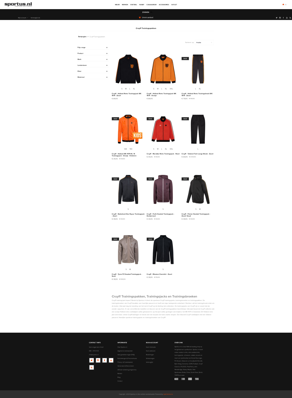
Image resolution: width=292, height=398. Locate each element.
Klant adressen (150, 351)
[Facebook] (104, 360)
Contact (119, 381)
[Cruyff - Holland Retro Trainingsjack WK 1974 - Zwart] (128, 69)
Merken (119, 373)
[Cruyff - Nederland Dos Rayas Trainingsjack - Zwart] (128, 189)
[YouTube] (111, 360)
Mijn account (22, 18)
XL (134, 88)
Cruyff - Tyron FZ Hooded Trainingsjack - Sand (127, 275)
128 (125, 149)
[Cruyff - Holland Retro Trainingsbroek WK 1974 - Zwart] (198, 69)
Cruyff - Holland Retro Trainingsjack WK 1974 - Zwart (126, 95)
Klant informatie (151, 347)
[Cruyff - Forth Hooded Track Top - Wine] (163, 189)
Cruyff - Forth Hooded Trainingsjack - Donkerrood (160, 215)
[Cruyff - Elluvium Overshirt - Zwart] (163, 249)
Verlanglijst (149, 362)
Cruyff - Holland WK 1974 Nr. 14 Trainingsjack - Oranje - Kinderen (124, 155)
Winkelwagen (150, 358)
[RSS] (91, 367)
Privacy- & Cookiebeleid (125, 362)
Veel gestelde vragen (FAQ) (126, 355)
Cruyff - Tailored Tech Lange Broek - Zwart (197, 154)
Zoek (151, 12)
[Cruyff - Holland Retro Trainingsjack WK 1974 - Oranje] (163, 69)
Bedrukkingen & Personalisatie (127, 358)
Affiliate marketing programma (126, 370)
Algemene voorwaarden (125, 351)
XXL (171, 88)
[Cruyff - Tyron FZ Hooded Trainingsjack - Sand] (128, 249)
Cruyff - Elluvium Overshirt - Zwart (159, 274)
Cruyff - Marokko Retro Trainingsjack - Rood (163, 154)
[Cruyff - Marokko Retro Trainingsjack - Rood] (163, 129)
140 (131, 149)
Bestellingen (150, 355)
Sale (185, 58)
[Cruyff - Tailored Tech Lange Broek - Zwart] (198, 129)
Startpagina (82, 36)
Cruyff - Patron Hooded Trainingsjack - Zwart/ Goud (196, 215)
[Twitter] (91, 360)
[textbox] (143, 12)
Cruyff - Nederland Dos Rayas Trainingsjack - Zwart (128, 215)
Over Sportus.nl (122, 347)
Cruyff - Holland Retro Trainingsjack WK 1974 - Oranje (161, 95)
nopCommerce (168, 394)
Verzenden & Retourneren (125, 366)
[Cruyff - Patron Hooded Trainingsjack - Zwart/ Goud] (198, 189)
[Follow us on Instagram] (98, 360)
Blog (118, 377)
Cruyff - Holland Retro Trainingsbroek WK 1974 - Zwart (197, 95)
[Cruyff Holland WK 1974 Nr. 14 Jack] (128, 129)
